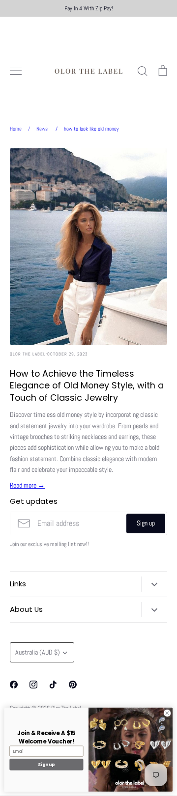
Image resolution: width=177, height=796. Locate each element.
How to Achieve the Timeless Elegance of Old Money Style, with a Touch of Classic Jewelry (87, 385)
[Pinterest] (73, 684)
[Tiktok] (53, 684)
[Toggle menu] (16, 70)
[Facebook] (14, 684)
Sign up (146, 523)
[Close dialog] (167, 713)
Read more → (27, 485)
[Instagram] (33, 684)
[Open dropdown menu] (154, 583)
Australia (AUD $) (37, 652)
